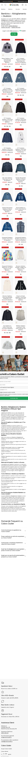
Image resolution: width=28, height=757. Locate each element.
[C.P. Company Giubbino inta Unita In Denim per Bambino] (21, 78)
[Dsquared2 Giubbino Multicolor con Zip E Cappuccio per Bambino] (7, 255)
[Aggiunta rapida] (3, 55)
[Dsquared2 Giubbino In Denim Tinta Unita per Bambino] (7, 227)
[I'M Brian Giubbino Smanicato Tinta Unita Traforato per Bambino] (21, 315)
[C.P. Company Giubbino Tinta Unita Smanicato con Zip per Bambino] (21, 137)
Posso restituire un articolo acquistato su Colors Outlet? (12, 537)
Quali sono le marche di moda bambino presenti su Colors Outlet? (12, 556)
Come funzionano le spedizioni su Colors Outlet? (11, 530)
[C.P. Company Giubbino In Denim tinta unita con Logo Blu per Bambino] (7, 78)
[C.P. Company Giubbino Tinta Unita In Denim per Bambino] (7, 137)
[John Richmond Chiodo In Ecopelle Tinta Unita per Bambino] (21, 345)
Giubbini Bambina (12, 26)
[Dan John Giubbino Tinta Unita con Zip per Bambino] (7, 167)
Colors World (4, 751)
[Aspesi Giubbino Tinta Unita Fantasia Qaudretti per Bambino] (7, 48)
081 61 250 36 (4, 733)
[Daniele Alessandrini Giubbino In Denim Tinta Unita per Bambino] (21, 167)
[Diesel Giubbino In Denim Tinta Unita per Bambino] (21, 197)
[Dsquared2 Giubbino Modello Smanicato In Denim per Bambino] (21, 227)
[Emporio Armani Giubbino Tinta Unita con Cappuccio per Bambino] (21, 285)
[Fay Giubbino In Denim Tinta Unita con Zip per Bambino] (7, 315)
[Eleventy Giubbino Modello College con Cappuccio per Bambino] (21, 255)
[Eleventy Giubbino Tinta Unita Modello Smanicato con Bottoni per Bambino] (7, 285)
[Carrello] (25, 5)
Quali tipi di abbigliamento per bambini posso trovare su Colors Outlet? (12, 549)
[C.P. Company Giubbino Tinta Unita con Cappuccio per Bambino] (7, 107)
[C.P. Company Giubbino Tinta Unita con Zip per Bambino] (21, 107)
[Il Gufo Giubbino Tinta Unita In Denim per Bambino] (7, 345)
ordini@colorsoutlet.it (6, 741)
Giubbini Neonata (15, 27)
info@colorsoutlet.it (6, 737)
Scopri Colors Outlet (6, 748)
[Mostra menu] (2, 5)
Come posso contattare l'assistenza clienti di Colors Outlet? (12, 543)
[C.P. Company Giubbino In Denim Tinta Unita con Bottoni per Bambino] (21, 48)
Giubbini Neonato (5, 27)
